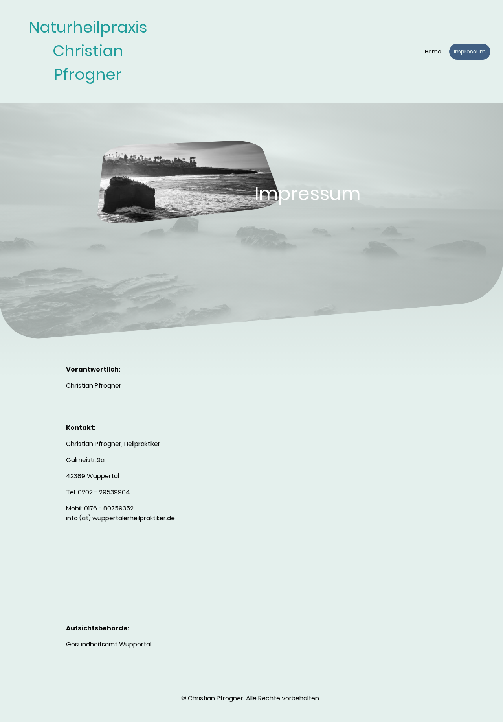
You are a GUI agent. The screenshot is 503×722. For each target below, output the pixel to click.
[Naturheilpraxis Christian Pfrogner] (88, 93)
